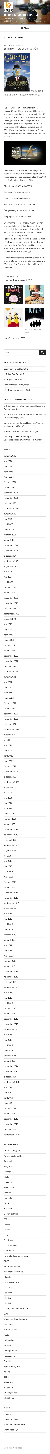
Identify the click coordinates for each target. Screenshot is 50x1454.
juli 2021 (7, 740)
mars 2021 (8, 761)
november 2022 (11, 661)
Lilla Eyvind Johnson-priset (16, 1308)
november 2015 (11, 1024)
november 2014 (11, 1071)
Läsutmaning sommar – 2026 (17, 390)
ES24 (6, 1219)
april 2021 (8, 756)
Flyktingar (8, 1240)
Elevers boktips (11, 1214)
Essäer (7, 1224)
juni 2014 (8, 1087)
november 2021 (11, 719)
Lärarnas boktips (11, 1282)
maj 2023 (8, 629)
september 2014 (11, 1082)
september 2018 (11, 903)
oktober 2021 (10, 724)
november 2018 (11, 898)
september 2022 (11, 671)
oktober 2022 (10, 666)
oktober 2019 (10, 840)
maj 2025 (8, 519)
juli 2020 (8, 793)
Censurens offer (11, 409)
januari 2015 (9, 1061)
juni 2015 (8, 1035)
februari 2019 (10, 882)
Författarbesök (10, 1245)
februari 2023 (10, 645)
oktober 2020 (10, 777)
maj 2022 (8, 687)
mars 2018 (8, 929)
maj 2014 (8, 1092)
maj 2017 (8, 950)
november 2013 (11, 1124)
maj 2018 (8, 919)
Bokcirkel (8, 1182)
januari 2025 (9, 540)
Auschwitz (8, 1161)
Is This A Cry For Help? (14, 374)
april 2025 (8, 524)
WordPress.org (11, 1430)
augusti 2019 (10, 850)
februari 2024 (10, 587)
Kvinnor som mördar (32, 440)
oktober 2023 (10, 608)
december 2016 (11, 971)
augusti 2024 (10, 566)
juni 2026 (8, 461)
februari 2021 (10, 766)
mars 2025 (9, 529)
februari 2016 (10, 1008)
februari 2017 (10, 961)
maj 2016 (8, 998)
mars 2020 (9, 814)
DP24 (6, 1203)
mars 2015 (8, 1050)
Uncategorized (10, 1393)
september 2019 (11, 845)
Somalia (7, 1361)
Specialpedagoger (12, 1366)
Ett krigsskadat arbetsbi (14, 379)
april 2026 (8, 472)
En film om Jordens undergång (21, 48)
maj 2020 (8, 803)
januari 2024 (9, 593)
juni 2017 (8, 945)
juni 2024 (8, 571)
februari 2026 (10, 482)
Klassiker (8, 1277)
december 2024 (11, 545)
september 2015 (11, 1029)
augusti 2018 (10, 908)
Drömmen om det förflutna (16, 369)
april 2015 (8, 1045)
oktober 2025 (10, 503)
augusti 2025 (10, 514)
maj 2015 (8, 1040)
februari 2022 (10, 703)
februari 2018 (10, 935)
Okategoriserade (11, 1351)
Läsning (7, 1298)
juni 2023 (8, 624)
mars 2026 (9, 477)
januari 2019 (9, 887)
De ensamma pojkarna (14, 418)
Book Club (8, 1198)
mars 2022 (9, 698)
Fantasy (7, 1230)
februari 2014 (10, 1108)
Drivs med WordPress (13, 1448)
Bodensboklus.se (21, 15)
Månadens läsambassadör (15, 1319)
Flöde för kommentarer (14, 1425)
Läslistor (8, 1287)
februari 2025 (10, 535)
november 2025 (11, 498)
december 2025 (11, 493)
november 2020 (11, 771)
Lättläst (7, 1303)
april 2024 (8, 582)
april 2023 (8, 635)
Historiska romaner (12, 1266)
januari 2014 (9, 1113)
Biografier (8, 1166)
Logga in (8, 1414)
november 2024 (11, 550)
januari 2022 (9, 708)
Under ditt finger (30, 431)
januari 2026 (9, 487)
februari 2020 (10, 819)
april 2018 (8, 924)
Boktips (7, 1193)
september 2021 (11, 729)
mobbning (8, 1324)
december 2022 (11, 656)
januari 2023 (9, 650)
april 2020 (8, 808)
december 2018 (11, 893)
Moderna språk (10, 1330)
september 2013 (11, 1135)
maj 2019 (8, 866)
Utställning (9, 1398)
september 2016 (11, 987)
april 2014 (8, 1098)
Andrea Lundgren (12, 1151)
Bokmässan (9, 1187)
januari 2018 (9, 940)
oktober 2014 (10, 1077)
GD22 (6, 1261)
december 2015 (11, 1019)
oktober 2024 (10, 556)
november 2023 (11, 603)
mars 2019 (8, 877)
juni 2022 (8, 682)
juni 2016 (8, 993)
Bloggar (7, 1172)
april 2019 (8, 871)
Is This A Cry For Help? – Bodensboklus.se (22, 406)
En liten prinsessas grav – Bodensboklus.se (23, 414)
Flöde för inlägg (11, 1419)
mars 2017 (8, 956)
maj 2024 (8, 577)
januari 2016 (9, 1013)
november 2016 (11, 977)
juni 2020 (8, 798)
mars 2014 (8, 1103)
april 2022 (8, 693)
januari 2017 (9, 966)
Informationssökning (13, 1272)
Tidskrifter (9, 1382)
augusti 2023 (10, 619)
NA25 (6, 1335)
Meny (26, 28)
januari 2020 (9, 824)
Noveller (8, 1345)
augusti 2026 (10, 456)
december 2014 (11, 1066)
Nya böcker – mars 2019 (18, 280)
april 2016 (8, 1003)
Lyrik (6, 1314)
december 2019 (11, 829)
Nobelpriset (9, 1340)
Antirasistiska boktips (14, 1156)
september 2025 (11, 508)
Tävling (7, 1372)
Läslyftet (8, 1293)
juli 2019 (8, 856)
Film (6, 1235)
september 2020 (11, 782)
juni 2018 (8, 913)
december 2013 (11, 1119)
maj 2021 (8, 750)
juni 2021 (8, 745)
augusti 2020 (10, 787)
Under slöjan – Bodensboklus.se (18, 423)
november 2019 (11, 835)
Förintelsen (9, 1251)
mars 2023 (9, 640)
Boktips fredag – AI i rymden (16, 385)
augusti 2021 (10, 735)
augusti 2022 (10, 677)
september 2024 (11, 561)
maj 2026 (8, 466)
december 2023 (11, 598)
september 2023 (11, 614)
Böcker (7, 1177)
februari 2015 (10, 1056)
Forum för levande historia (16, 1256)
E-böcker (8, 1208)
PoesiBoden (9, 1356)
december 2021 (11, 714)
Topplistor (8, 1387)
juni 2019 (8, 861)
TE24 (6, 1377)
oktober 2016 (10, 982)
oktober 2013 (10, 1129)
